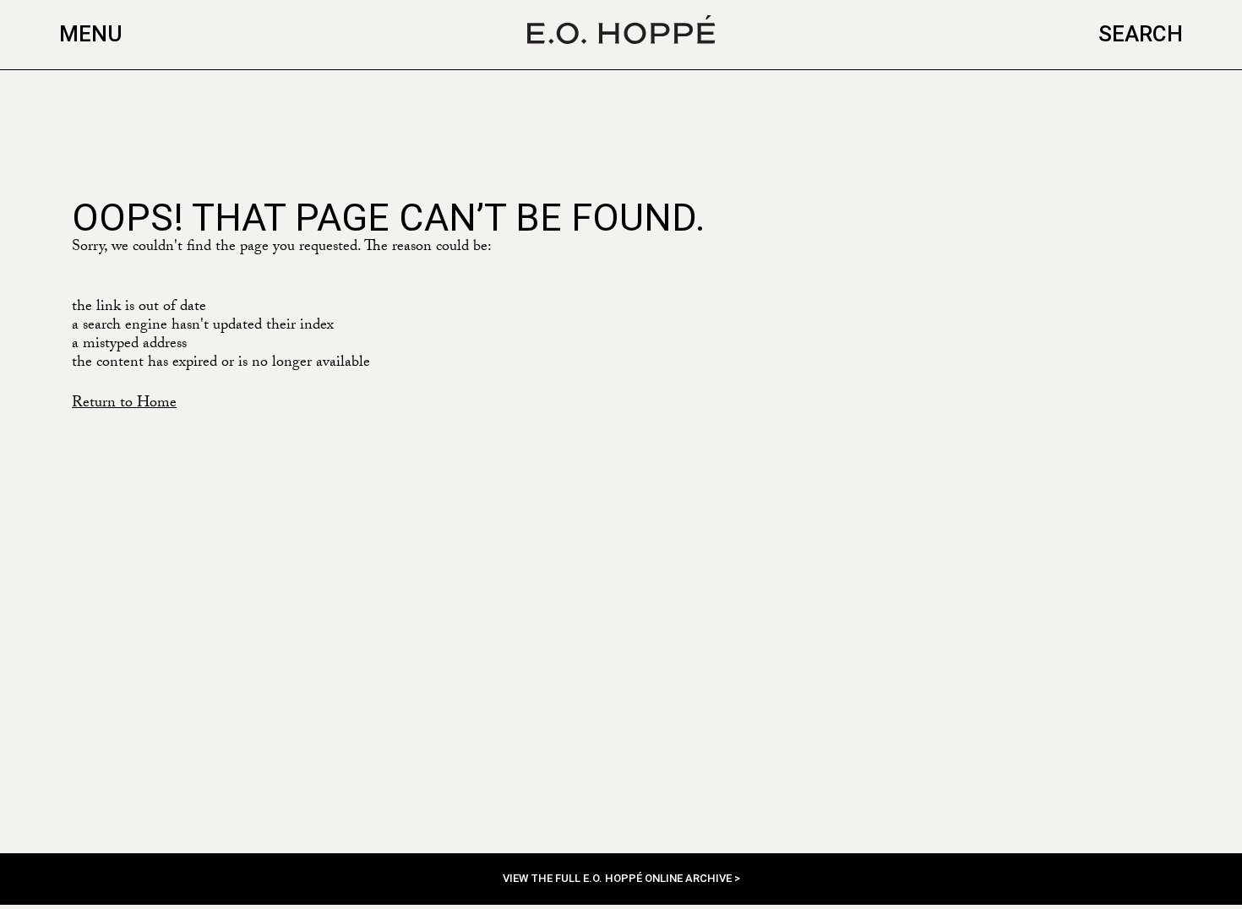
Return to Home (124, 404)
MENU (91, 33)
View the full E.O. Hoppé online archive (618, 878)
